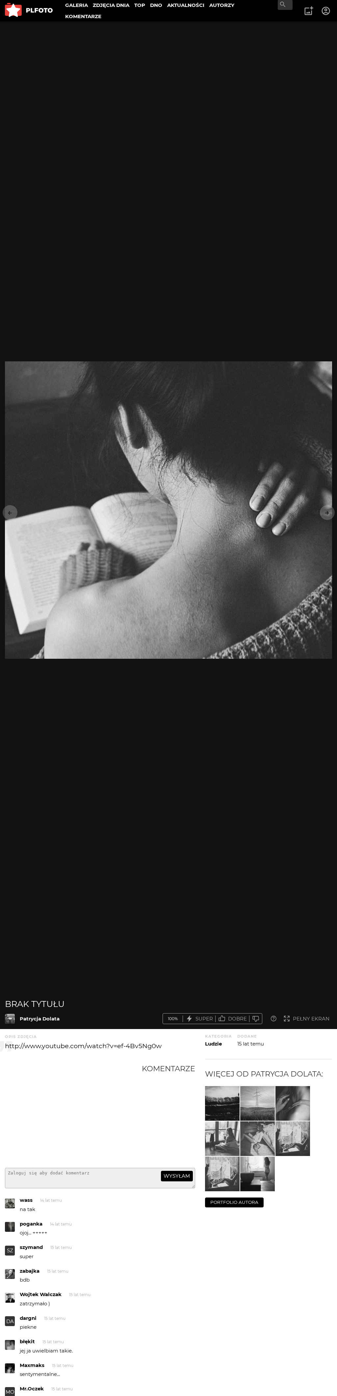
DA (10, 1321)
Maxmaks (32, 1365)
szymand (31, 1247)
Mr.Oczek (32, 1388)
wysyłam (177, 1176)
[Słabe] (255, 1019)
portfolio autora (234, 1202)
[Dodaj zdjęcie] (308, 11)
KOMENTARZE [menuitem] (83, 16)
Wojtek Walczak (41, 1294)
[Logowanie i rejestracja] (326, 11)
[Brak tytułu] (10, 1019)
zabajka (29, 1271)
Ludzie (213, 1044)
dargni (28, 1318)
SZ (10, 1250)
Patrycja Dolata (40, 1019)
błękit (27, 1341)
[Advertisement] (73, 1113)
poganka (31, 1224)
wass (26, 1200)
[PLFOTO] (29, 10)
